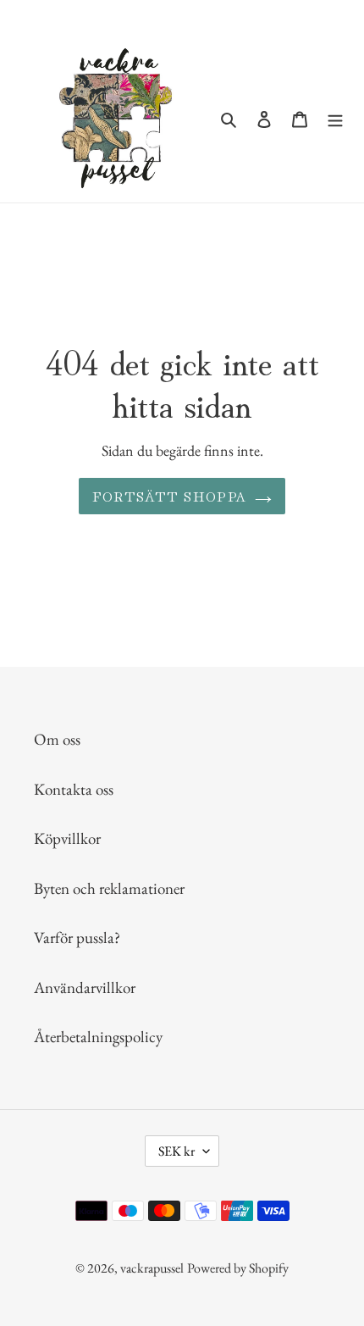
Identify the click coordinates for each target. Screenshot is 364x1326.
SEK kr (176, 1151)
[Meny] (335, 118)
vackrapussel (152, 1268)
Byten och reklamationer (109, 888)
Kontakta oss (73, 789)
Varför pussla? (77, 937)
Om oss (57, 739)
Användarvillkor (84, 987)
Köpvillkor (67, 838)
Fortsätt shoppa (169, 495)
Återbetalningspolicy (98, 1036)
